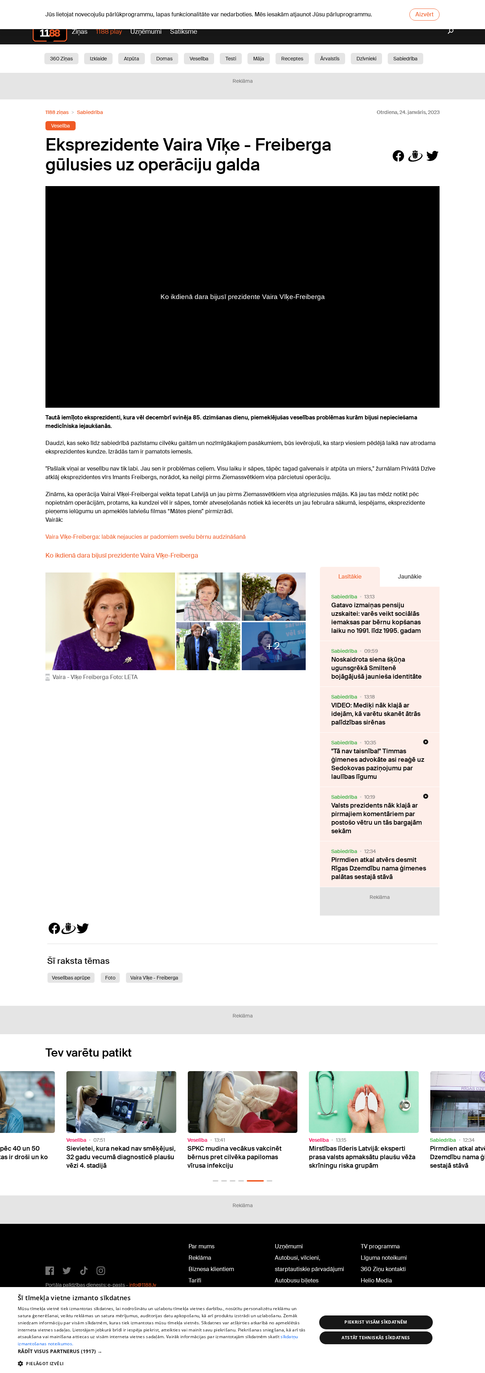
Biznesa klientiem (211, 1269)
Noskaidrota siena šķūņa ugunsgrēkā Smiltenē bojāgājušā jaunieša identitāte (376, 668)
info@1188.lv (142, 1285)
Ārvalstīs (329, 58)
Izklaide (98, 58)
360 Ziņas (61, 58)
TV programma (380, 1246)
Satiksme (183, 31)
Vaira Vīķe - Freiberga (154, 978)
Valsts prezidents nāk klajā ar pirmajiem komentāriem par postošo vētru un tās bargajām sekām (376, 818)
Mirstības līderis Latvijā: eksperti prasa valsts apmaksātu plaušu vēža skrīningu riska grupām (362, 1157)
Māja (258, 58)
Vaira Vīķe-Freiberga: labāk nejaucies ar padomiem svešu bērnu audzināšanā (145, 537)
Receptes (292, 58)
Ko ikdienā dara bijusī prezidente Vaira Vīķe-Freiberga (121, 555)
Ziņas (79, 31)
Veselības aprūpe (71, 978)
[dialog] (242, 1330)
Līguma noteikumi (384, 1257)
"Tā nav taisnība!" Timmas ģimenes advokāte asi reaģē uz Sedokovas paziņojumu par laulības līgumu (377, 764)
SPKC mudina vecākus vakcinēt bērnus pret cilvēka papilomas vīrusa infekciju (234, 1157)
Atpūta (131, 58)
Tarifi (195, 1280)
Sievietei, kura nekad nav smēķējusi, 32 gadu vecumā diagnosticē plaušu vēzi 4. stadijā (120, 1157)
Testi (230, 58)
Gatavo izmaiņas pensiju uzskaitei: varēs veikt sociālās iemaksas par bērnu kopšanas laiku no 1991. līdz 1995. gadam (376, 618)
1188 (60, 1248)
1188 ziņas (57, 112)
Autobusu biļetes (296, 1280)
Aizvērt (424, 14)
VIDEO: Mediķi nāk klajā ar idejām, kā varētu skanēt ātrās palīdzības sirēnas (375, 714)
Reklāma (200, 1257)
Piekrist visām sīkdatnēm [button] (375, 1322)
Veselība (199, 58)
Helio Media (376, 1280)
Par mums (201, 1246)
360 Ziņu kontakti (383, 1269)
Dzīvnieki (366, 58)
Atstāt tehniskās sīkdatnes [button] (376, 1338)
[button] (215, 1181)
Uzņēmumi (146, 31)
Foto (110, 978)
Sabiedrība (405, 58)
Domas (164, 58)
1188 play (109, 31)
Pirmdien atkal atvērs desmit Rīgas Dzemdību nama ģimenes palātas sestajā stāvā (378, 868)
